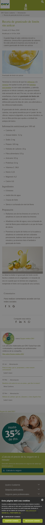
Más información (31, 510)
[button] (22, 513)
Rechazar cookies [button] (32, 521)
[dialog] (22, 511)
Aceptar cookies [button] (11, 521)
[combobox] (42, 500)
